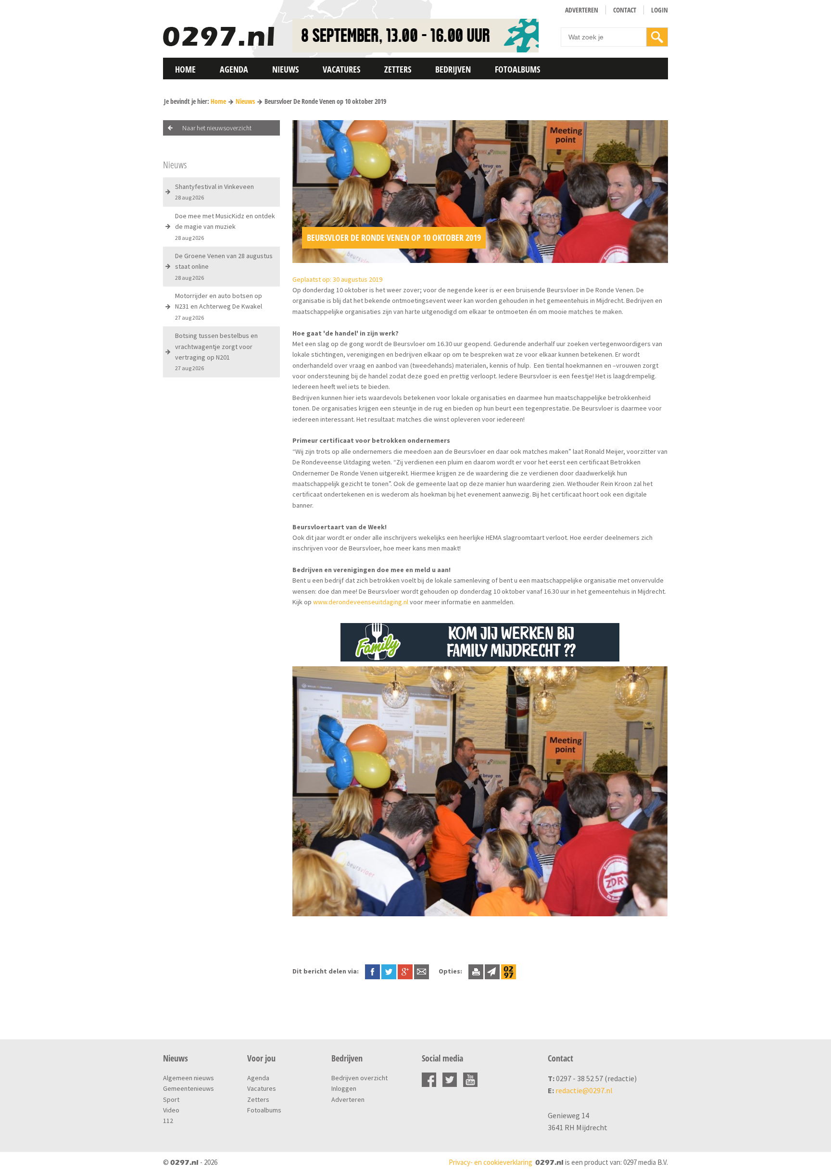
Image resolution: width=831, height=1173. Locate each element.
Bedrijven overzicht (359, 1077)
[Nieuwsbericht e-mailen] (421, 971)
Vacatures (341, 69)
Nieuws (285, 69)
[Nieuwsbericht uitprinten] (475, 971)
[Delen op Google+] (405, 971)
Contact (624, 9)
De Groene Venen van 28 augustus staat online (224, 266)
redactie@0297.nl (584, 1090)
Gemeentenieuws (188, 1088)
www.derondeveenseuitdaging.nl (360, 602)
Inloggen (343, 1088)
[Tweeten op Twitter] (388, 971)
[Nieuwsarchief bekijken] (508, 971)
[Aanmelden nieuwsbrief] (492, 971)
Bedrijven (453, 69)
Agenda (234, 69)
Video (171, 1110)
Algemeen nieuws (188, 1077)
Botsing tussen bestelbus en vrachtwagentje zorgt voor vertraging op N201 (216, 351)
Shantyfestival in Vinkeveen (214, 191)
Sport (171, 1099)
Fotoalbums (517, 69)
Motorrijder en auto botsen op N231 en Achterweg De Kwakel (218, 306)
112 (168, 1120)
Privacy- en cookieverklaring (490, 1162)
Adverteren (581, 9)
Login (659, 9)
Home (185, 69)
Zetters (397, 69)
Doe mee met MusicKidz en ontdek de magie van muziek (225, 226)
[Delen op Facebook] (372, 971)
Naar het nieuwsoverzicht (217, 128)
